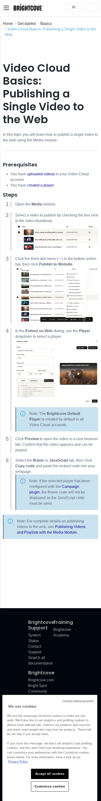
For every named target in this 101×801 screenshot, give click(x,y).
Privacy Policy (18, 761)
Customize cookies (50, 786)
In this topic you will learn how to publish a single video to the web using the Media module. (50, 137)
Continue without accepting (78, 700)
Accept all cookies (50, 774)
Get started (27, 23)
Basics (46, 23)
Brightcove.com (41, 680)
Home (8, 23)
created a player (40, 185)
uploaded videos (41, 174)
